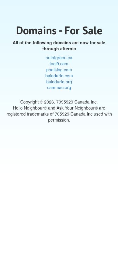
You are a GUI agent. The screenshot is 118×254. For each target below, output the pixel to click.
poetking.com (59, 70)
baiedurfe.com (59, 76)
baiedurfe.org (59, 82)
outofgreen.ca (59, 57)
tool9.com (59, 63)
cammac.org (59, 87)
